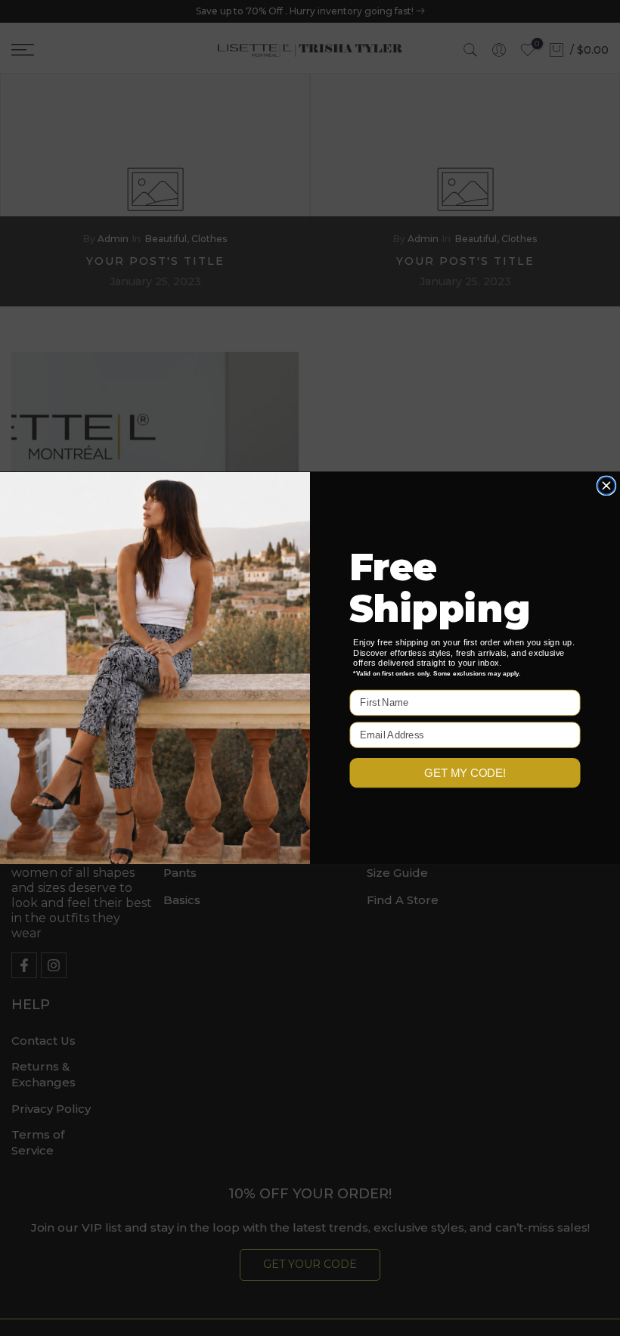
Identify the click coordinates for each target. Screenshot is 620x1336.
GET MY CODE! (464, 772)
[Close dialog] (606, 485)
